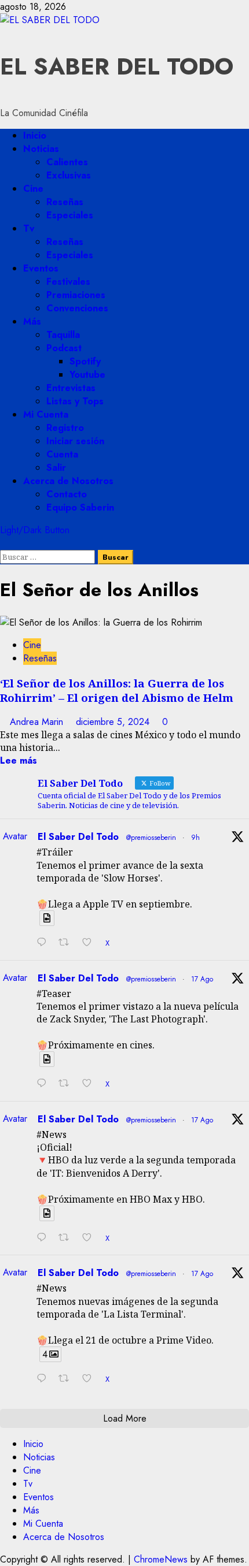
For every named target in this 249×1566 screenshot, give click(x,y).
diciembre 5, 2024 (114, 721)
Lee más (18, 760)
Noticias (41, 148)
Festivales (68, 281)
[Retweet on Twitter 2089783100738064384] (67, 943)
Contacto (66, 494)
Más (32, 321)
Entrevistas (71, 388)
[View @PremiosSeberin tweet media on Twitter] (46, 918)
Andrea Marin (38, 721)
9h (195, 837)
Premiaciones (75, 295)
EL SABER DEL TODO (116, 66)
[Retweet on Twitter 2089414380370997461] (67, 1238)
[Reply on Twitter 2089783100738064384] (45, 943)
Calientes (67, 162)
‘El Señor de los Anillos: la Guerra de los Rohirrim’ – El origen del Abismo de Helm (116, 690)
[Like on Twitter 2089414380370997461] (90, 1238)
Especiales (69, 215)
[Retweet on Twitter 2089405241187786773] (67, 1379)
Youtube (87, 374)
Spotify (85, 361)
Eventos (40, 268)
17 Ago (202, 979)
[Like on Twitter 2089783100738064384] (90, 943)
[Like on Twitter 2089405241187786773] (90, 1379)
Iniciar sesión (75, 441)
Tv (28, 228)
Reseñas (64, 202)
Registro (65, 427)
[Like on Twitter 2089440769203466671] (90, 1084)
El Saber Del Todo (78, 836)
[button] (3, 543)
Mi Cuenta (45, 414)
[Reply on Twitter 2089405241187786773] (45, 1379)
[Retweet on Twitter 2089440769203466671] (67, 1084)
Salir (56, 467)
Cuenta (62, 454)
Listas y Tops (75, 401)
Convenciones (77, 308)
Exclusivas (68, 175)
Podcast (64, 348)
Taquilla (63, 334)
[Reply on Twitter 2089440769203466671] (45, 1084)
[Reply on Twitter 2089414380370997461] (45, 1238)
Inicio (34, 135)
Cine (33, 188)
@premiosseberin (151, 837)
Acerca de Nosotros (68, 481)
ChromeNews (161, 1559)
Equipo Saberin (80, 507)
